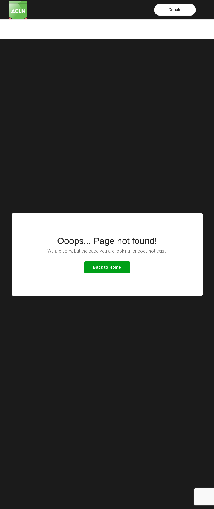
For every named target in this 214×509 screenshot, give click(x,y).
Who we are (31, 29)
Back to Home (107, 267)
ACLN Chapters (189, 29)
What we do (61, 29)
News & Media (130, 29)
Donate (175, 10)
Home (5, 29)
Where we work (95, 29)
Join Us (159, 29)
